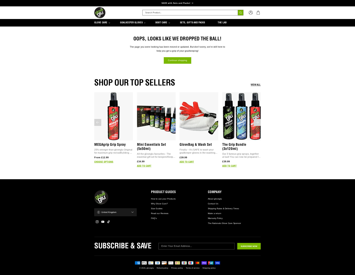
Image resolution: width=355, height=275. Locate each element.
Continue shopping (177, 60)
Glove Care (100, 22)
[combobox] (192, 12)
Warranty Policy (215, 218)
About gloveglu (215, 199)
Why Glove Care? (159, 204)
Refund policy (162, 268)
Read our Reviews (159, 213)
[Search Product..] (240, 12)
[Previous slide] (97, 122)
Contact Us (213, 204)
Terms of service (193, 268)
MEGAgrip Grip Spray (110, 144)
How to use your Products (163, 199)
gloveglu (150, 268)
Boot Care (161, 22)
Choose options (103, 162)
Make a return (214, 213)
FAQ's (154, 218)
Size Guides (157, 208)
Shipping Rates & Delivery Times (223, 208)
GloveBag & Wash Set (196, 144)
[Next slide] (257, 122)
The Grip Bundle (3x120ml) (234, 146)
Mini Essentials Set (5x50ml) (151, 146)
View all (256, 85)
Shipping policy (209, 268)
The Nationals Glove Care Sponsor (224, 223)
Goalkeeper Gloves (131, 22)
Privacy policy (177, 268)
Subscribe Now (249, 246)
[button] (258, 13)
